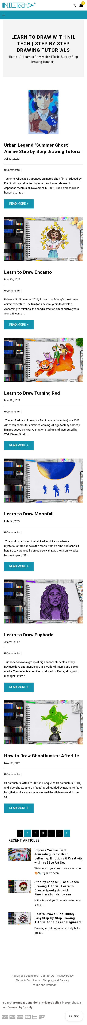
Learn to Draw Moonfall (28, 513)
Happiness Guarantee (25, 975)
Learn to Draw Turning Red (32, 393)
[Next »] (67, 833)
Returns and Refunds (43, 985)
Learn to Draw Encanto (28, 272)
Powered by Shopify (20, 1007)
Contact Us (47, 975)
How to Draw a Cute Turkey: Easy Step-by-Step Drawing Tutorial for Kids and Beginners (58, 918)
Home (13, 56)
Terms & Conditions (28, 980)
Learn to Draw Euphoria (28, 634)
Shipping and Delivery (56, 980)
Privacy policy (65, 975)
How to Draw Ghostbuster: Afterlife (41, 755)
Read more (17, 203)
